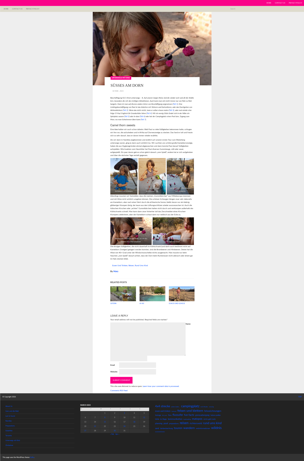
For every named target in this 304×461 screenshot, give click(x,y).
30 (115, 431)
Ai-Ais (142, 303)
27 (85, 431)
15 (105, 422)
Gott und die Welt (12, 411)
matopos (197, 419)
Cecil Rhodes (204, 406)
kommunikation (175, 419)
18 (134, 422)
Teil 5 (127, 116)
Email (112, 365)
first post (164, 415)
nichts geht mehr (209, 419)
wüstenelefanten (160, 431)
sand (157, 428)
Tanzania (8, 435)
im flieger (163, 419)
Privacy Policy (295, 3)
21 (95, 426)
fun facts (189, 415)
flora (169, 415)
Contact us (280, 3)
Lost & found (10, 416)
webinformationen (203, 428)
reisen (131, 265)
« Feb (112, 434)
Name (188, 324)
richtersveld (196, 423)
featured (173, 411)
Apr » (117, 434)
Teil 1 (175, 104)
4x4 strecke (162, 406)
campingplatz (190, 406)
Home (268, 3)
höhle (157, 419)
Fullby (32, 457)
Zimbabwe (9, 445)
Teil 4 (149, 113)
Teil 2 (125, 110)
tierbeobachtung (166, 428)
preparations (174, 423)
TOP (300, 397)
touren (178, 428)
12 (144, 417)
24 (124, 426)
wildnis (216, 428)
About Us (8, 406)
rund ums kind (141, 265)
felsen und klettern (190, 410)
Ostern (113, 303)
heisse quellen (216, 415)
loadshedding (187, 419)
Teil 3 (171, 110)
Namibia (8, 421)
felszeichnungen (212, 411)
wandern (189, 428)
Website (113, 372)
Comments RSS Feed (119, 391)
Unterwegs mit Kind (121, 78)
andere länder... (175, 406)
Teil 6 (142, 116)
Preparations (10, 426)
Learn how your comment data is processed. (161, 386)
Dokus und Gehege (177, 303)
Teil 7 (143, 120)
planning (158, 423)
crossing (211, 406)
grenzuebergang (202, 415)
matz (115, 271)
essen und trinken (120, 265)
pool (166, 423)
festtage (158, 415)
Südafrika (8, 431)
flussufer (178, 415)
